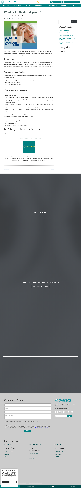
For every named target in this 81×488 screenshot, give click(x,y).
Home (5, 15)
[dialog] (9, 478)
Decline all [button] (13, 482)
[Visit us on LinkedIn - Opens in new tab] (68, 412)
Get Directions (7, 454)
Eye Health (27, 18)
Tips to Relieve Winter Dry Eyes (66, 35)
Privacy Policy (4, 479)
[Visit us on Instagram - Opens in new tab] (64, 412)
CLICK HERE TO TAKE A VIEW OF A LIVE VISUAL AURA (29, 138)
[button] (9, 485)
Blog (8, 15)
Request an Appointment (40, 286)
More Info (6, 456)
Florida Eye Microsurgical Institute (16, 18)
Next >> (52, 169)
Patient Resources (39, 5)
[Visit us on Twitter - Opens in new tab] (72, 412)
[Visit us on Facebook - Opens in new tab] (56, 412)
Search (60, 18)
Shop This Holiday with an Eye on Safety (66, 43)
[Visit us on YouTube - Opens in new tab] (60, 412)
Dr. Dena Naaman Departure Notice (67, 32)
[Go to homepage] (9, 2)
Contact (74, 5)
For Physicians (52, 5)
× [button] (16, 469)
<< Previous (6, 169)
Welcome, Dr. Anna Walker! (65, 30)
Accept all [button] (5, 482)
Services (27, 5)
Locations (64, 5)
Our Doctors (16, 5)
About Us (5, 5)
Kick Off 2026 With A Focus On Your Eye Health (67, 39)
